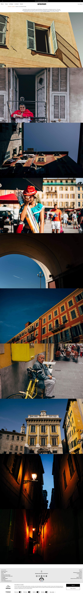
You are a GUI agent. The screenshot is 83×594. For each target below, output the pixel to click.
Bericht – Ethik (3, 572)
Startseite (9, 6)
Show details (52, 592)
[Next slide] (80, 1)
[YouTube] (41, 576)
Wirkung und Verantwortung (77, 572)
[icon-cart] (82, 4)
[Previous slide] (2, 1)
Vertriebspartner (79, 573)
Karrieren (80, 576)
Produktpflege (3, 577)
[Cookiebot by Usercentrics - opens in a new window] (8, 592)
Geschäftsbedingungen (4, 578)
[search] (78, 4)
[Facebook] (39, 576)
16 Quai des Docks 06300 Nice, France (76, 578)
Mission (80, 571)
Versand (2, 573)
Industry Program (79, 577)
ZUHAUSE (13, 6)
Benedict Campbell (46, 11)
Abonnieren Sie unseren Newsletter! (41, 573)
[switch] (29, 592)
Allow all (73, 585)
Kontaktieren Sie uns (4, 571)
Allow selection (73, 588)
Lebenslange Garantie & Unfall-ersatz (6, 576)
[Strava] (44, 576)
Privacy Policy (3, 579)
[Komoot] (46, 576)
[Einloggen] (80, 4)
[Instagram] (37, 576)
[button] (41, 579)
